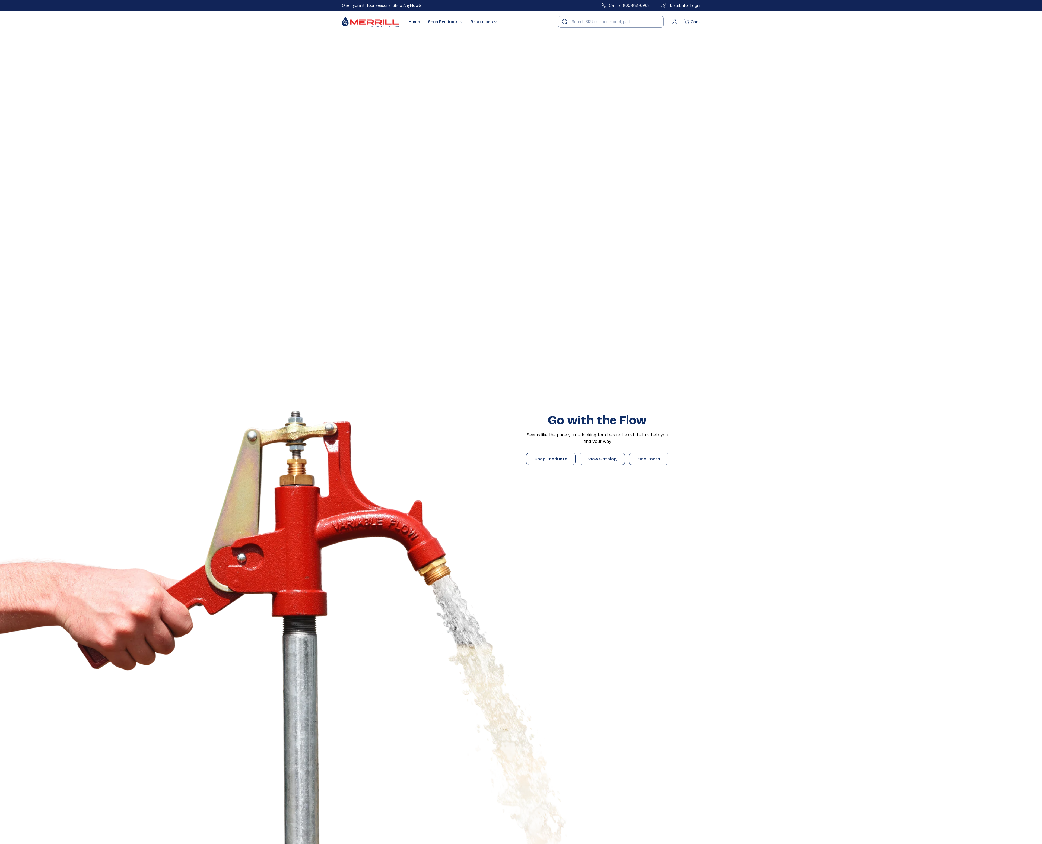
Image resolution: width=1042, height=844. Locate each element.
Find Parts (648, 459)
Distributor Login (685, 5)
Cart (695, 21)
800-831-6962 (636, 5)
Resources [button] (482, 22)
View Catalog (602, 459)
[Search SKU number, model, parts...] (564, 22)
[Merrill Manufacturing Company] (370, 21)
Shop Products (551, 459)
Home (414, 21)
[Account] (674, 21)
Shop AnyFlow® (407, 5)
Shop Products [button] (443, 22)
